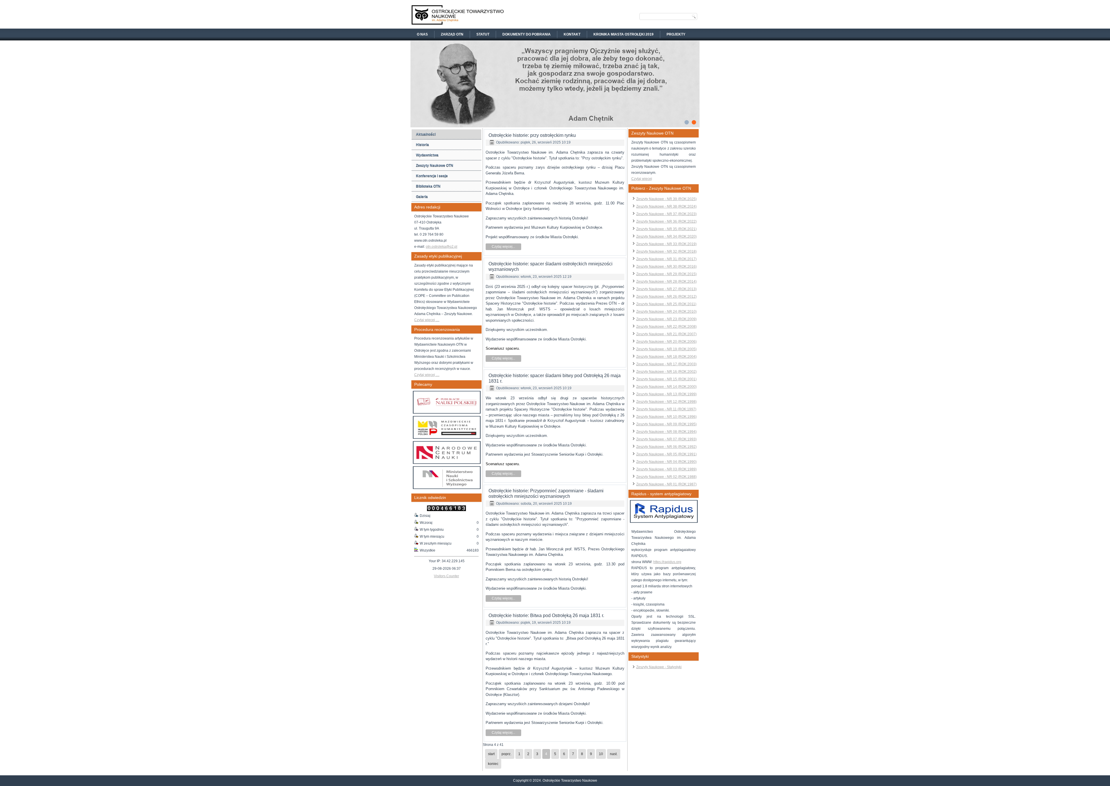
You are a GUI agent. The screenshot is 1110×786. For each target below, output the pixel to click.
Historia (422, 145)
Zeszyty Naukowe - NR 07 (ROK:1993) (666, 439)
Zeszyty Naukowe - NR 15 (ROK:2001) (666, 379)
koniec (493, 764)
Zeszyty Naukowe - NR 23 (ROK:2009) (666, 319)
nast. (613, 754)
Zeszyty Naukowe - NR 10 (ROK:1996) (666, 417)
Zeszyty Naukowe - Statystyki (659, 667)
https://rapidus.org (667, 562)
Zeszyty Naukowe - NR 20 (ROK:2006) (666, 342)
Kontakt (572, 34)
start (491, 754)
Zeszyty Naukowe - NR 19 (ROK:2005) (666, 349)
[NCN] (447, 463)
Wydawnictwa (427, 155)
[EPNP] (447, 413)
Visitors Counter (446, 576)
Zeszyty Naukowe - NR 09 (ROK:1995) (666, 424)
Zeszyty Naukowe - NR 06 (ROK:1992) (666, 447)
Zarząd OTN (452, 34)
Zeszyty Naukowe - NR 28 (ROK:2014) (666, 282)
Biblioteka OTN (428, 186)
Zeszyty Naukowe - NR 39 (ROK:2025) (666, 199)
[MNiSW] (447, 488)
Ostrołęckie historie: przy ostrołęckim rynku (532, 135)
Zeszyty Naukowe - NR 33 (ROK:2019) (666, 244)
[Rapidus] (664, 522)
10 (601, 754)
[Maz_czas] (447, 438)
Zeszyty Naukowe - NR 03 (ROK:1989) (666, 469)
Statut (482, 34)
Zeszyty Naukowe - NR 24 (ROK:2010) (666, 312)
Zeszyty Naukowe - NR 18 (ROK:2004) (666, 357)
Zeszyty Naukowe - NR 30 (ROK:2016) (666, 267)
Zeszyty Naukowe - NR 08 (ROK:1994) (666, 432)
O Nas (422, 34)
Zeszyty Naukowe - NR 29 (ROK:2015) (666, 274)
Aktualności (426, 134)
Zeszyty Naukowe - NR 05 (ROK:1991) (666, 454)
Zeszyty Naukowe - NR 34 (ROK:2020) (666, 236)
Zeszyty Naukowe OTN (434, 165)
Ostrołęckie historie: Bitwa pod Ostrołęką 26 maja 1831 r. (546, 615)
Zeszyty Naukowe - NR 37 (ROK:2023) (666, 214)
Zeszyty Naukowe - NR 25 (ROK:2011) (666, 304)
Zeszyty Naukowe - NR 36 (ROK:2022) (666, 221)
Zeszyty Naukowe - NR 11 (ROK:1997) (666, 409)
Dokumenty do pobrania (526, 34)
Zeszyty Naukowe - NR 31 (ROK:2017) (666, 259)
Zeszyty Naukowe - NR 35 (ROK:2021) (666, 229)
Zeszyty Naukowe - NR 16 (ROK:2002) (666, 372)
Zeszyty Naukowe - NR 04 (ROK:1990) (666, 462)
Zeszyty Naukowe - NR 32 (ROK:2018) (666, 251)
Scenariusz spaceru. (503, 348)
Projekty (676, 34)
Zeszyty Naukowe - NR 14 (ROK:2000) (666, 387)
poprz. (506, 754)
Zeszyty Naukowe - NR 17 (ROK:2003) (666, 364)
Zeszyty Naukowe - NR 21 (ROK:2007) (666, 334)
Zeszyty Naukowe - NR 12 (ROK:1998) (666, 402)
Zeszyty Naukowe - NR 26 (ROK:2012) (666, 297)
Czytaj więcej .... (426, 320)
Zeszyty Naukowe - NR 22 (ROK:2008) (666, 327)
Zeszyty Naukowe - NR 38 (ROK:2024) (666, 206)
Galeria (422, 197)
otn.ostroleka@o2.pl (441, 247)
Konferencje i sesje (432, 176)
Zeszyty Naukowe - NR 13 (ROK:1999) (666, 394)
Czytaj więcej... (503, 247)
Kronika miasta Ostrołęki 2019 (623, 34)
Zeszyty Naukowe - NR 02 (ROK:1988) (666, 477)
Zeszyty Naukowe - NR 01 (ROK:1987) (666, 484)
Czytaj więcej (641, 179)
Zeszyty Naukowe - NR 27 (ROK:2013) (666, 289)
